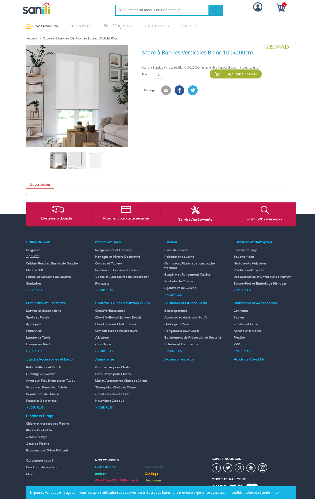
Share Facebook (180, 90)
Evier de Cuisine (176, 250)
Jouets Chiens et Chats (112, 394)
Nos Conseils (156, 26)
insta (262, 468)
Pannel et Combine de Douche (48, 277)
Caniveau (241, 311)
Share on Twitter (193, 90)
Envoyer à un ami (166, 90)
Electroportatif (175, 311)
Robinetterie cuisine (179, 257)
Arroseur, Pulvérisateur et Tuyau (50, 381)
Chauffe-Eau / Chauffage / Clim (122, 303)
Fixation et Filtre (246, 324)
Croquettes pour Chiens (113, 374)
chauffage (103, 344)
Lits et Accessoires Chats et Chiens (121, 381)
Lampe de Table (38, 338)
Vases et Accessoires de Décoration (122, 277)
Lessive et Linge (246, 250)
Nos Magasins (118, 26)
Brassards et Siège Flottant (47, 450)
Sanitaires (34, 284)
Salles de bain (38, 242)
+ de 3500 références (264, 219)
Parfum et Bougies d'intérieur (117, 270)
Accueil (32, 38)
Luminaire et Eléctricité (46, 303)
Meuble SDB (35, 270)
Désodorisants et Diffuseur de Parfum (263, 277)
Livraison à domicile (57, 218)
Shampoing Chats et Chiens (116, 387)
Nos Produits (46, 26)
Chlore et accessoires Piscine (47, 424)
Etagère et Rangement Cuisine (187, 275)
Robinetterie (154, 467)
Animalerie (104, 359)
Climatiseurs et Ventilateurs (116, 331)
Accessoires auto (179, 359)
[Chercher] (215, 10)
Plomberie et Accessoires (255, 303)
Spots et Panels (38, 318)
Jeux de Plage (37, 437)
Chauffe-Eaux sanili (110, 311)
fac (216, 468)
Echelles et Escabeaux (181, 344)
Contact (188, 26)
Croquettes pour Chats (112, 367)
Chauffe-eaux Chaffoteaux (115, 324)
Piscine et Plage (39, 416)
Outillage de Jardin (40, 374)
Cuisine (170, 242)
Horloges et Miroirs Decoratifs (117, 257)
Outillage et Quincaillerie (185, 303)
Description (40, 184)
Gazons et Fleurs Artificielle (46, 387)
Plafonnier (34, 331)
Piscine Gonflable (39, 430)
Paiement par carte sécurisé (126, 218)
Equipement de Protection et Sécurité (193, 338)
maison (100, 474)
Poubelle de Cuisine (178, 281)
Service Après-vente (195, 220)
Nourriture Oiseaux (109, 401)
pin (239, 468)
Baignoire (33, 250)
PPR (237, 344)
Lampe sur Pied (38, 344)
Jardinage (153, 480)
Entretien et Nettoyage (253, 242)
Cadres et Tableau (109, 264)
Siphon (239, 318)
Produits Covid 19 (249, 359)
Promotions (80, 26)
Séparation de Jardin (42, 394)
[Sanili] (54, 8)
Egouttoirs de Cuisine (180, 288)
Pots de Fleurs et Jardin (44, 367)
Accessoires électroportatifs (186, 318)
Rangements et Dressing (113, 250)
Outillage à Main (176, 324)
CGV (29, 474)
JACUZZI (33, 257)
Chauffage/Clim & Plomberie (117, 480)
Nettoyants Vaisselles (250, 264)
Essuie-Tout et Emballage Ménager (260, 284)
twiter (228, 468)
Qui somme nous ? (40, 461)
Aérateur (102, 338)
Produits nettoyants (249, 270)
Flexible (239, 338)
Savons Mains (244, 257)
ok (277, 492)
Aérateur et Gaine (247, 331)
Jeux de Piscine (37, 444)
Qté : (145, 74)
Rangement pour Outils (181, 331)
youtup (251, 468)
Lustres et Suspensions (43, 311)
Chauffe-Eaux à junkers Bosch (118, 318)
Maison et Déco (108, 242)
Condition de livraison (42, 467)
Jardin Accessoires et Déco (49, 359)
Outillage (151, 474)
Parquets (102, 284)
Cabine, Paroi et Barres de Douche (52, 264)
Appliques (33, 324)
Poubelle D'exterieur (41, 401)
